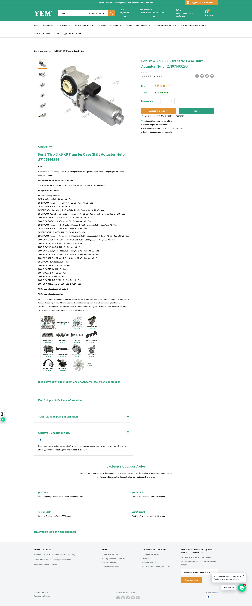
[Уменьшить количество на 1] (158, 101)
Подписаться (191, 580)
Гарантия (146, 558)
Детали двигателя (82, 25)
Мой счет (180, 16)
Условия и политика (150, 562)
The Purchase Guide (110, 566)
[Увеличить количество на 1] (171, 101)
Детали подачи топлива (136, 25)
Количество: (147, 101)
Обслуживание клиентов (113, 558)
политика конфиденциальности (156, 566)
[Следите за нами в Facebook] (118, 597)
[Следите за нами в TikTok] (138, 597)
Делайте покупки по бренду (54, 25)
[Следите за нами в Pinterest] (128, 597)
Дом (36, 25)
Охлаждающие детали (108, 25)
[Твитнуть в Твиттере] (207, 76)
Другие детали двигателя (192, 25)
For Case (145, 73)
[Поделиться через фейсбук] (197, 76)
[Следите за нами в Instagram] (123, 597)
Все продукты (45, 51)
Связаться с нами (42, 33)
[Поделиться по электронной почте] (212, 76)
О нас (57, 33)
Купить (196, 111)
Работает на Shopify (42, 596)
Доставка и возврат (73, 33)
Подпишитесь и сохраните (203, 2)
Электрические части (164, 25)
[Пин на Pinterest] (202, 76)
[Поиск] (111, 13)
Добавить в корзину (158, 111)
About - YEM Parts (110, 554)
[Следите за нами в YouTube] (133, 597)
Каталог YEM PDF (109, 562)
